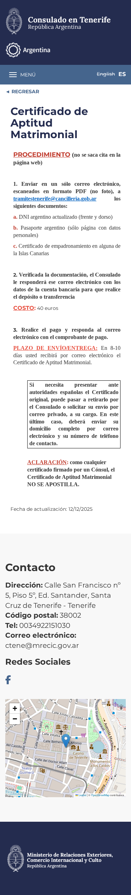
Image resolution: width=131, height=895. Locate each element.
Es (122, 74)
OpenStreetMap (100, 795)
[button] (65, 741)
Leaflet (82, 795)
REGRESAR (24, 91)
